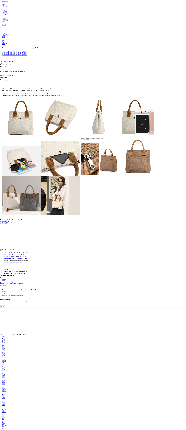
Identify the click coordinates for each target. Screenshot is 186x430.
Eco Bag (5, 6)
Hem (3, 2)
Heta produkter (2, 282)
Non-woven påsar (9, 7)
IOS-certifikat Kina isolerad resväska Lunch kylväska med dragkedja (14, 218)
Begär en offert (2, 277)
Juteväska (5, 10)
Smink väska (6, 13)
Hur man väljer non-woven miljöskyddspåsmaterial (12, 295)
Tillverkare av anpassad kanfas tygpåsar (6, 222)
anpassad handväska (3, 223)
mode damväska (2, 224)
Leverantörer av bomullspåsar (18, 283)
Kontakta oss (4, 25)
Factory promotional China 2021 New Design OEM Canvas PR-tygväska (14, 219)
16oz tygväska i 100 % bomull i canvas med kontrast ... (15, 273)
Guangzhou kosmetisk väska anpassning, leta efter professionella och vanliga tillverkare (19, 289)
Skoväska (5, 18)
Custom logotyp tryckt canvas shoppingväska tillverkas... (15, 254)
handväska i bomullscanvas (4, 221)
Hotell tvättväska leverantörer (4, 283)
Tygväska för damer (3, 225)
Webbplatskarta (8, 282)
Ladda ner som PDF (10, 75)
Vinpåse (5, 11)
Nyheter (3, 21)
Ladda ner (3, 23)
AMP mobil (12, 282)
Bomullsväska (12, 283)
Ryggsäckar (6, 20)
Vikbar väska (4, 40)
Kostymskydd (6, 17)
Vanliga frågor (4, 24)
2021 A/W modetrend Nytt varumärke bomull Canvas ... (15, 269)
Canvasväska (6, 5)
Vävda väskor (6, 35)
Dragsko (5, 14)
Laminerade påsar (7, 32)
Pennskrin (3, 41)
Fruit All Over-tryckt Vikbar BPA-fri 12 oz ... (13, 262)
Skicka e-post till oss (3, 75)
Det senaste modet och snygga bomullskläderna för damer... (16, 258)
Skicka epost (2, 306)
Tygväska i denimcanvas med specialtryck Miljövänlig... (15, 265)
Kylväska (5, 12)
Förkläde (5, 16)
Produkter (3, 4)
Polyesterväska (6, 19)
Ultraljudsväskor (8, 9)
